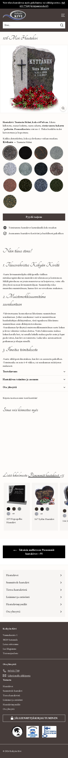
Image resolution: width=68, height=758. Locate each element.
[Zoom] (63, 108)
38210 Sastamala (10, 639)
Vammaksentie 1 (10, 635)
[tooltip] (10, 153)
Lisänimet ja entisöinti (13, 700)
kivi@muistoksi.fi (39, 6)
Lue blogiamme (10, 648)
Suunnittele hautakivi (12, 690)
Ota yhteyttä (10, 387)
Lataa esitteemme (11, 644)
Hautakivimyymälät (11, 704)
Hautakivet (8, 686)
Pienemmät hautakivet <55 (46, 475)
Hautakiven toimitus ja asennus (20, 379)
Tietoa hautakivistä (11, 695)
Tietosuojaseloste (10, 653)
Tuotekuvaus (10, 371)
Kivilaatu (17, 142)
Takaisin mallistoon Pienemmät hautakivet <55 (36, 551)
